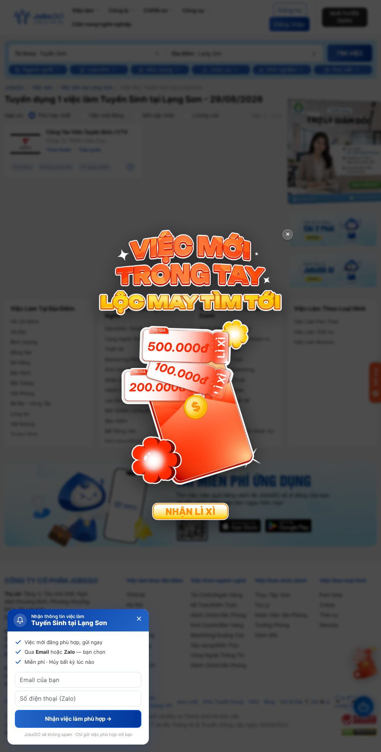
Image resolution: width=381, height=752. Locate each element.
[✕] (190, 375)
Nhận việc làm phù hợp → (78, 718)
